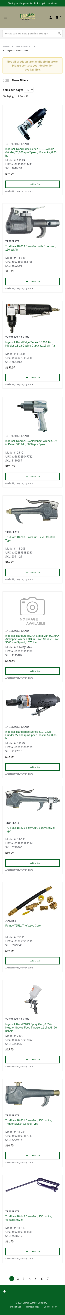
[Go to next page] (53, 1278)
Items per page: (12, 90)
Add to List (35, 184)
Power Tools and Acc (24, 46)
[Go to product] (32, 124)
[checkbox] (6, 80)
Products (6, 46)
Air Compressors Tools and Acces (15, 50)
